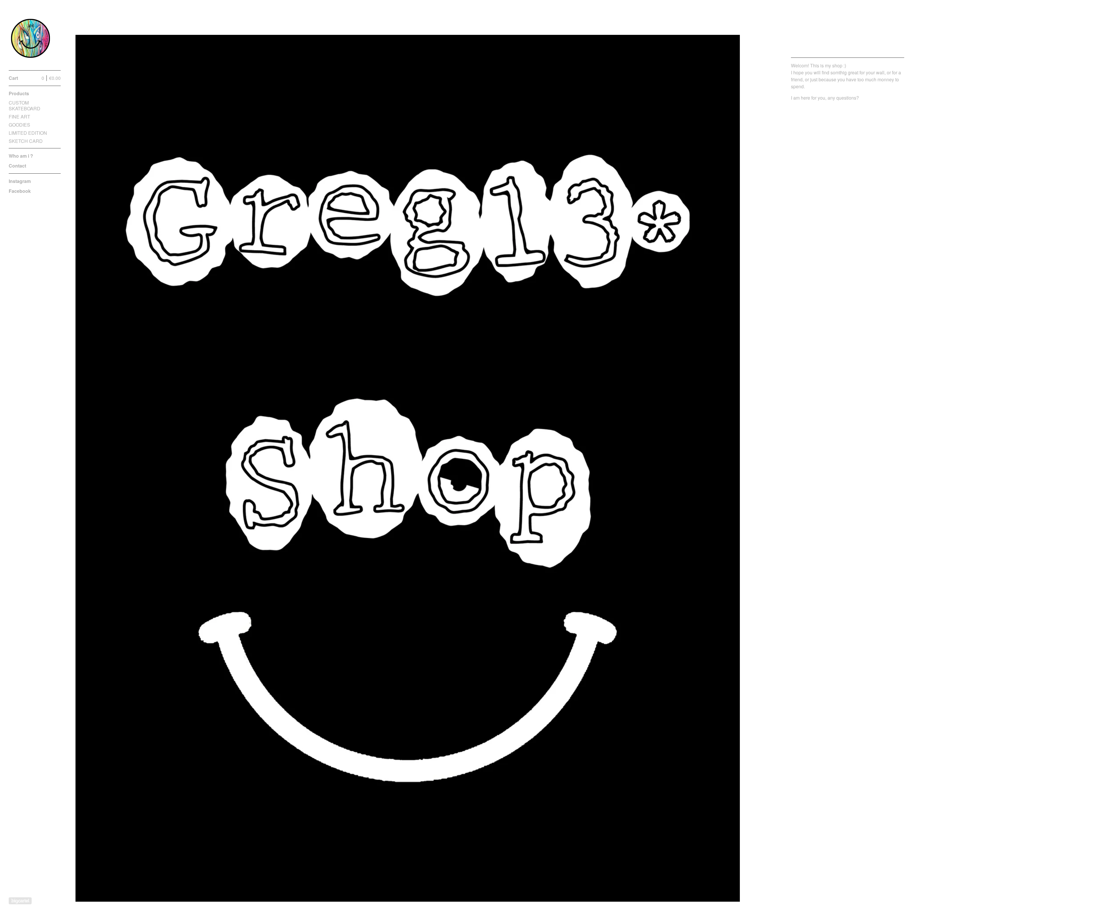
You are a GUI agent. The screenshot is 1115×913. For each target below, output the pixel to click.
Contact (17, 165)
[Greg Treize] (30, 38)
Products (19, 93)
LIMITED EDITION (28, 133)
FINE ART (19, 116)
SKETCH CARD (26, 141)
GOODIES (19, 124)
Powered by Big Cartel (20, 900)
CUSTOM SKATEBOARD (24, 105)
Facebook (20, 191)
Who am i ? (21, 155)
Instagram (20, 181)
